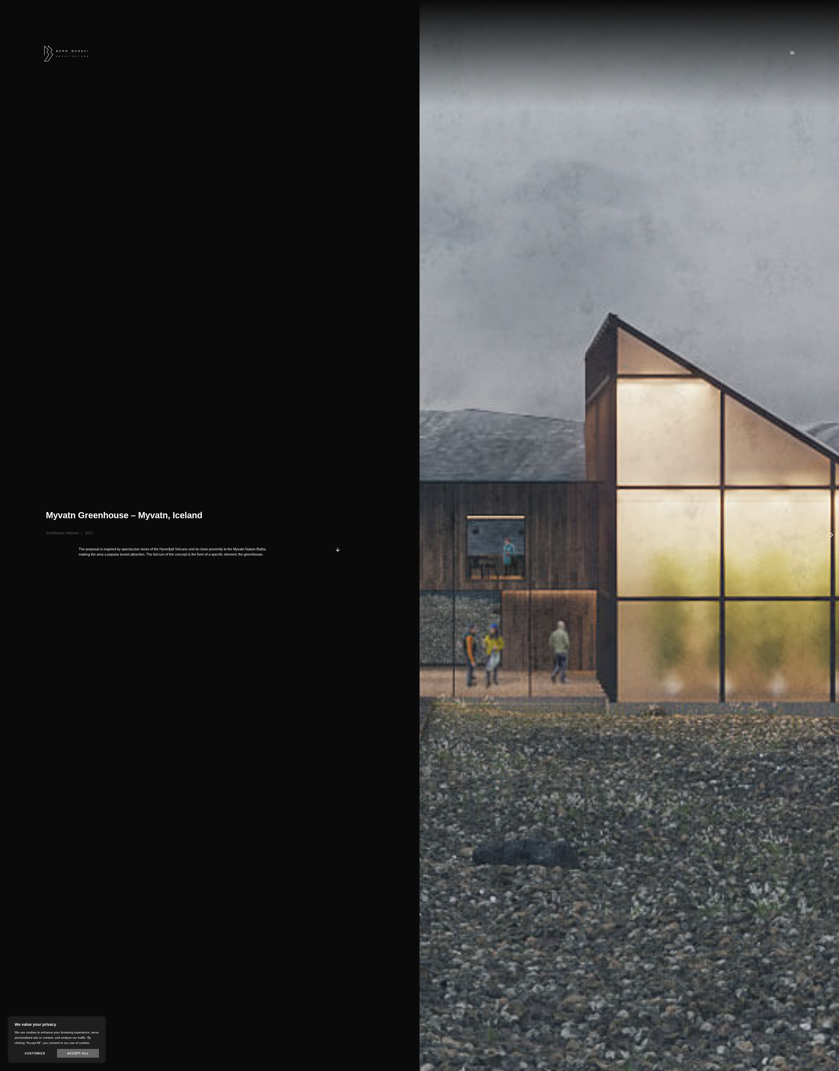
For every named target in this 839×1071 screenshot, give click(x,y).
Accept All (78, 1053)
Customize (35, 1053)
